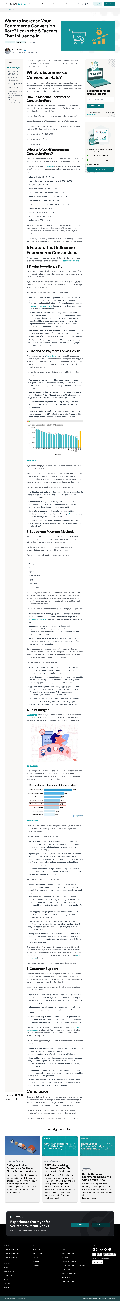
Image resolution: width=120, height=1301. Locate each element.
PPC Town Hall (67, 1257)
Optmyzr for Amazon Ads (13, 1253)
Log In (98, 4)
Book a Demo (101, 1225)
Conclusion (10, 105)
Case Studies (66, 1269)
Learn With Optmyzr (69, 1261)
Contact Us (8, 1275)
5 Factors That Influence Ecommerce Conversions (14, 84)
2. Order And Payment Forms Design (15, 92)
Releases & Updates (69, 1281)
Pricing (80, 4)
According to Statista (37, 619)
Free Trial (7, 1283)
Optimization (37, 1253)
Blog (63, 1249)
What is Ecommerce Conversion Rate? (13, 68)
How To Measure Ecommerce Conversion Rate (13, 73)
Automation (37, 1257)
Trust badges (32, 715)
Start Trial (109, 4)
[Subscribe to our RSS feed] (16, 1099)
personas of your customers (40, 306)
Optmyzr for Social (11, 1257)
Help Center (66, 1277)
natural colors (73, 514)
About (6, 1267)
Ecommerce (10, 42)
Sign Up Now (100, 169)
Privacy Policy (91, 114)
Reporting (36, 1261)
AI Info (6, 1279)
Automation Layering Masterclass (73, 1265)
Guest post (21, 42)
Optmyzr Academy (68, 1253)
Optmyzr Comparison (69, 1273)
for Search (22, 4)
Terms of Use (111, 1298)
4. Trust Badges (13, 100)
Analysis (36, 1265)
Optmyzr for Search (11, 1249)
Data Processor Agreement (89, 1298)
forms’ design (51, 356)
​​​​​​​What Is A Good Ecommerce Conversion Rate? (13, 78)
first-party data (89, 1198)
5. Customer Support (14, 102)
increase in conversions (69, 261)
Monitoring (36, 1249)
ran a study (48, 166)
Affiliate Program (10, 1287)
